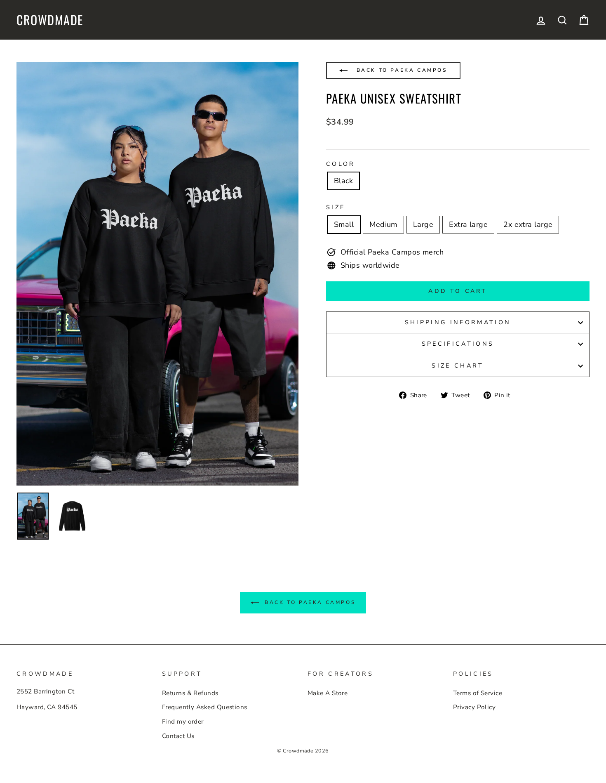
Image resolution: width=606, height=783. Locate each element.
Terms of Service (477, 693)
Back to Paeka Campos (400, 70)
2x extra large (527, 224)
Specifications (458, 344)
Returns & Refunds (190, 693)
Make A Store (328, 693)
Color (340, 164)
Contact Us (178, 736)
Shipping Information (458, 322)
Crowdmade (49, 19)
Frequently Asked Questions (204, 707)
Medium (383, 224)
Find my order (183, 721)
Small (344, 224)
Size (335, 207)
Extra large (468, 224)
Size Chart (458, 365)
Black (343, 181)
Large (423, 224)
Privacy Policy (474, 707)
